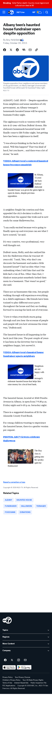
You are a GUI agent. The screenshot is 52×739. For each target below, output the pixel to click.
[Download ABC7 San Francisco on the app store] (9, 667)
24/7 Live (20, 12)
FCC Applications (8, 685)
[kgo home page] (7, 620)
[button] (4, 12)
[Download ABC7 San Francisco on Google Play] (24, 667)
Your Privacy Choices (22, 677)
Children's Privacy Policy (11, 680)
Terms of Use (7, 683)
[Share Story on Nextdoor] (23, 49)
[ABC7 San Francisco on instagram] (18, 660)
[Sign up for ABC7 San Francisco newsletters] (25, 660)
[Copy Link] (36, 49)
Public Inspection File (38, 683)
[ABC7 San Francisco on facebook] (5, 660)
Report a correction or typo (14, 482)
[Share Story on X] (11, 49)
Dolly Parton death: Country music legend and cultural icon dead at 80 (26, 4)
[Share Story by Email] (30, 49)
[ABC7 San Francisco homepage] (11, 12)
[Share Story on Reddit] (17, 49)
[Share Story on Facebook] (4, 49)
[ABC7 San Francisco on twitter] (12, 660)
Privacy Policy (7, 677)
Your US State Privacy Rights (33, 680)
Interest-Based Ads (21, 683)
